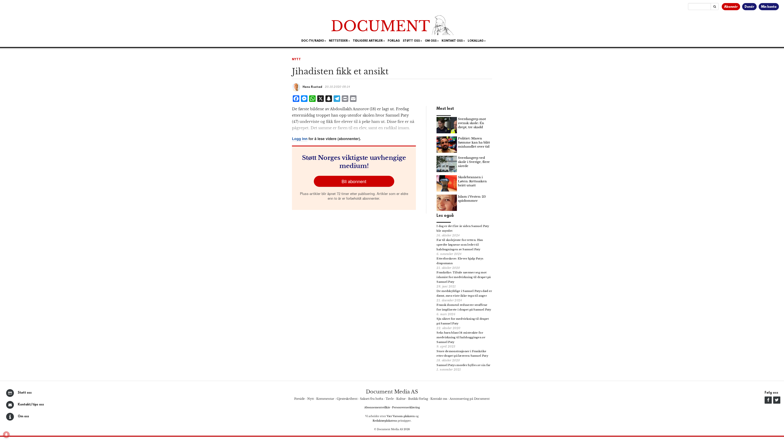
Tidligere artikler (368, 41)
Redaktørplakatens (385, 420)
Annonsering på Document (470, 399)
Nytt (296, 59)
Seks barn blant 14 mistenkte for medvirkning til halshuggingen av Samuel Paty (461, 337)
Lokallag (476, 41)
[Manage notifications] (6, 434)
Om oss (23, 416)
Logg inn (299, 138)
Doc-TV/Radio (312, 41)
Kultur (401, 399)
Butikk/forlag (418, 399)
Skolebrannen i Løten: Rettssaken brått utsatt (472, 181)
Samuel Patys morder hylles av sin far (463, 365)
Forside (299, 399)
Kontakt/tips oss (31, 404)
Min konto (768, 7)
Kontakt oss (452, 41)
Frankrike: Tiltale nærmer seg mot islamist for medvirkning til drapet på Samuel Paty (464, 277)
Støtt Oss (411, 41)
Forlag (394, 41)
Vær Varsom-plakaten (401, 416)
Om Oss (431, 41)
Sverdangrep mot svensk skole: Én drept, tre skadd (472, 123)
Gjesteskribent (347, 399)
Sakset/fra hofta (371, 399)
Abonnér (731, 7)
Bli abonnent (354, 181)
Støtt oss (25, 393)
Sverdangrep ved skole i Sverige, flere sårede (474, 162)
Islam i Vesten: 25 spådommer (472, 199)
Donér (749, 7)
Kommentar (325, 399)
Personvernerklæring (406, 407)
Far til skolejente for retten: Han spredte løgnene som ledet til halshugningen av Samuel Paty (460, 244)
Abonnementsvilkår (377, 407)
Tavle (390, 399)
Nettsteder (338, 41)
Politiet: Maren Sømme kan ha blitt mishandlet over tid (474, 142)
